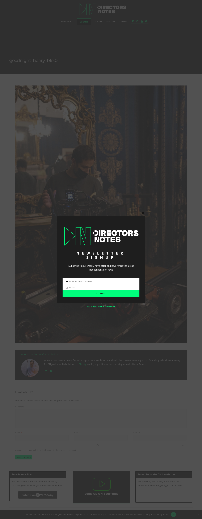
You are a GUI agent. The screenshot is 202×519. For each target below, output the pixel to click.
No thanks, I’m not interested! (101, 306)
